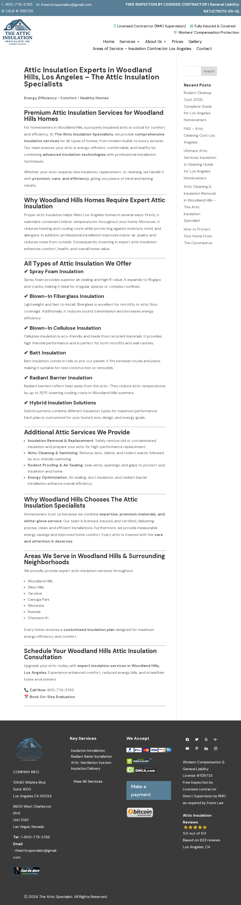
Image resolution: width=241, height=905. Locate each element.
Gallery (195, 42)
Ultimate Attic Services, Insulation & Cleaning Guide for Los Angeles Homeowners (200, 164)
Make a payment (141, 790)
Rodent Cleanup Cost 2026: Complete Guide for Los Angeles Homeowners (198, 106)
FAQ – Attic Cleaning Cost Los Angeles (199, 135)
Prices (177, 42)
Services (127, 42)
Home (108, 42)
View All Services (87, 781)
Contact (204, 49)
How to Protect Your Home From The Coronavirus (198, 236)
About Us (153, 42)
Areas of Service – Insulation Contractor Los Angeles (142, 49)
